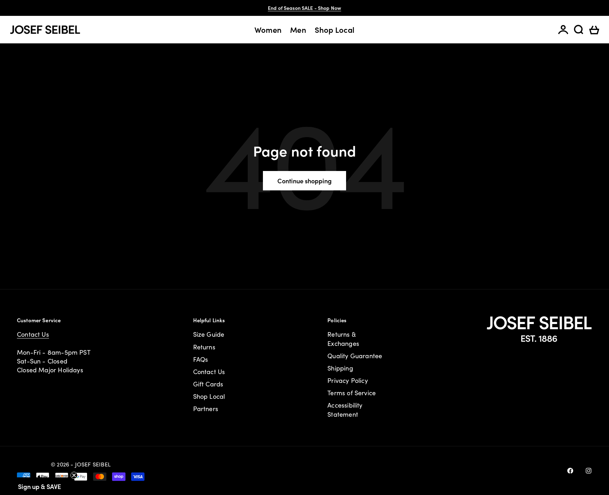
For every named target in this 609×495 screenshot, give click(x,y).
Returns (204, 347)
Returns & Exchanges (343, 338)
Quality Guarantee (354, 356)
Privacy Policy (347, 380)
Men (298, 29)
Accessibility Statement (344, 409)
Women (268, 29)
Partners (205, 408)
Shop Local (335, 29)
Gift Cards (208, 384)
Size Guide (208, 334)
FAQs (200, 359)
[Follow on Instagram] (588, 470)
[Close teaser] (74, 475)
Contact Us (33, 334)
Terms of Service (351, 393)
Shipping (340, 368)
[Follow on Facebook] (570, 470)
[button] (39, 486)
